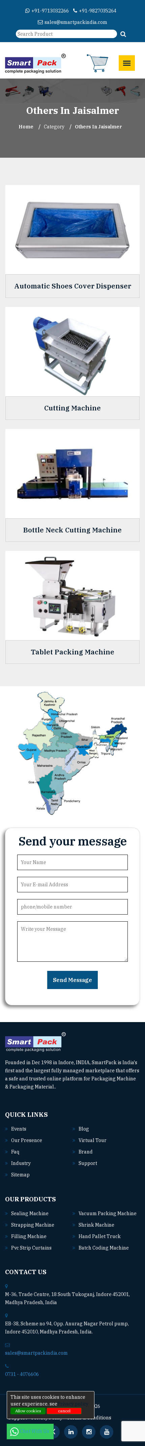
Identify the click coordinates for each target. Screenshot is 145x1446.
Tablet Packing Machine (72, 652)
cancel (64, 1410)
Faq (15, 1152)
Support (88, 1163)
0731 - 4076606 (22, 1374)
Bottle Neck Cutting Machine (72, 530)
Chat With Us (35, 1431)
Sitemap (20, 1175)
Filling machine (29, 1236)
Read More (68, 1087)
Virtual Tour (93, 1140)
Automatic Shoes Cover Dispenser (72, 286)
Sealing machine (30, 1213)
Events (18, 1129)
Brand (86, 1152)
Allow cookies (28, 1410)
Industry (21, 1163)
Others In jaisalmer (98, 127)
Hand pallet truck (100, 1236)
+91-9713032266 (50, 11)
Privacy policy (72, 1404)
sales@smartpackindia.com (76, 22)
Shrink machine (96, 1225)
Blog (84, 1129)
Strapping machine (32, 1225)
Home (26, 127)
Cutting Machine (72, 408)
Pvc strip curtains (31, 1248)
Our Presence (26, 1140)
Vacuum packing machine (108, 1213)
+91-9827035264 (97, 11)
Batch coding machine (104, 1248)
